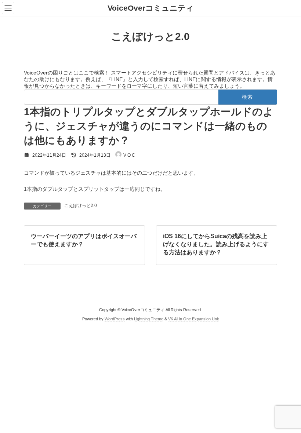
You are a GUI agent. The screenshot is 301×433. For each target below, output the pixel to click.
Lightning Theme (148, 318)
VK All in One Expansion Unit (193, 318)
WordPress (115, 318)
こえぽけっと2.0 (80, 205)
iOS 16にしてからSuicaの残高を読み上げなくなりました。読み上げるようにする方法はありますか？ (216, 244)
